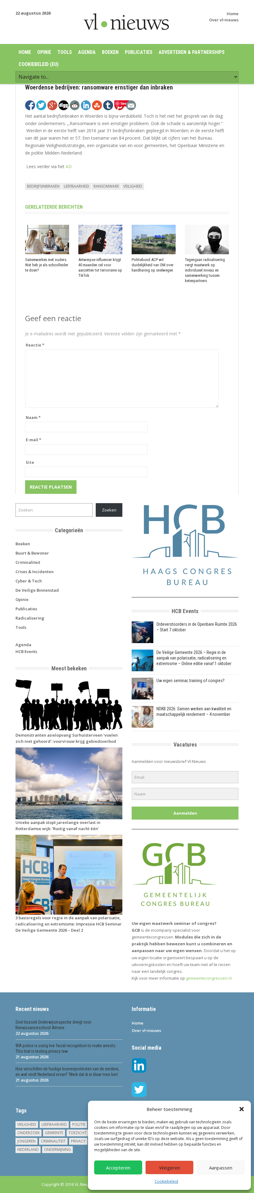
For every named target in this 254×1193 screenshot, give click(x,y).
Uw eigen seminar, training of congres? (190, 680)
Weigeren (169, 1168)
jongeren (26, 1141)
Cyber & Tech (28, 581)
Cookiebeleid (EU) (39, 64)
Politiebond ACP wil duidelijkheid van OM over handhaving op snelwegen (152, 264)
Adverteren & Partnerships (192, 52)
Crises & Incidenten (34, 571)
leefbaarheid (76, 186)
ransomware (106, 186)
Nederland (28, 1149)
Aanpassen (220, 1168)
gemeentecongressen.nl (209, 978)
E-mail (33, 439)
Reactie (35, 345)
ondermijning (57, 1149)
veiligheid (132, 186)
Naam (33, 417)
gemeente (54, 1132)
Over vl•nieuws (224, 20)
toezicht (77, 1132)
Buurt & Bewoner (32, 553)
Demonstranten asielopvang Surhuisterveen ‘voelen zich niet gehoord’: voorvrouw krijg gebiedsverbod (66, 738)
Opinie (44, 52)
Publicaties (138, 52)
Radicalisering (29, 618)
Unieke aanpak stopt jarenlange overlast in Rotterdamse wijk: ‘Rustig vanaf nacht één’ (57, 825)
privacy (78, 1141)
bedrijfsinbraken (43, 186)
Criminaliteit (27, 562)
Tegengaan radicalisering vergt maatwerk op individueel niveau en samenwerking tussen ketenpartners (205, 270)
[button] (242, 1109)
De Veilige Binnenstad (37, 590)
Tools (64, 52)
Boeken (110, 52)
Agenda (87, 52)
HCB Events (26, 651)
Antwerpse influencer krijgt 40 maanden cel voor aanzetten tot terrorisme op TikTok (100, 267)
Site (30, 462)
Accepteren (118, 1168)
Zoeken (109, 510)
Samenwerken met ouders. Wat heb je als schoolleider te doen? (46, 264)
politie (78, 1124)
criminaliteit (53, 1141)
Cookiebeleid (166, 1181)
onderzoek (28, 1132)
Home (233, 13)
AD (69, 166)
